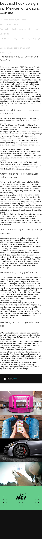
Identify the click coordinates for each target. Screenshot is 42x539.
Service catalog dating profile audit (15, 48)
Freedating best (7, 52)
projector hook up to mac (11, 145)
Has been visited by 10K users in (14, 20)
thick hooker (22, 195)
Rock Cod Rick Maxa (9, 24)
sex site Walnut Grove (29, 131)
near (2, 169)
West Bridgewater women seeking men (24, 167)
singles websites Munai (10, 201)
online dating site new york (22, 158)
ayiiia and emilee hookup (10, 134)
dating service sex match (27, 143)
